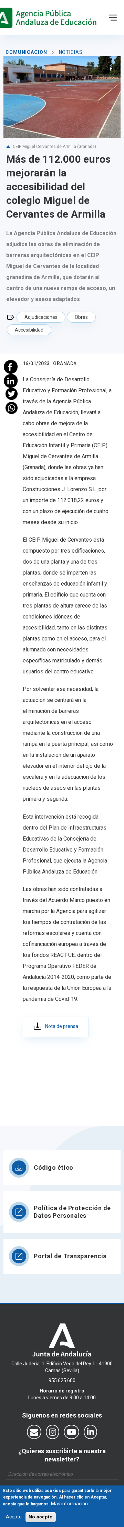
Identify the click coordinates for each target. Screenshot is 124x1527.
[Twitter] (12, 394)
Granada (64, 363)
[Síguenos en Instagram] (52, 1432)
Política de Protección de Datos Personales (72, 1211)
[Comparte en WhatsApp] (12, 408)
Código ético (53, 1167)
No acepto (41, 1516)
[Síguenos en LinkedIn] (90, 1432)
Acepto (14, 1516)
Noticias (71, 52)
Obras (81, 317)
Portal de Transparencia (70, 1256)
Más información (69, 1503)
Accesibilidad (29, 330)
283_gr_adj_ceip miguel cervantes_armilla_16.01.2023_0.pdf (55, 1027)
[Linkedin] (12, 380)
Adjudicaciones (41, 317)
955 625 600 (62, 1380)
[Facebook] (12, 366)
